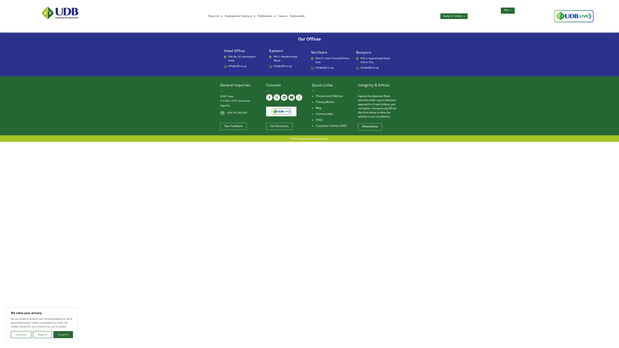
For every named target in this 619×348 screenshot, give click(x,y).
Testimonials (297, 16)
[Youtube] (291, 97)
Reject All (42, 334)
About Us (213, 16)
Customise (21, 334)
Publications (265, 16)
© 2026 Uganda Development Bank (309, 139)
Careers (282, 16)
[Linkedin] (284, 97)
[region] (41, 325)
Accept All (63, 334)
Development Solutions (238, 16)
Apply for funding (452, 16)
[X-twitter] (277, 97)
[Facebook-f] (269, 97)
